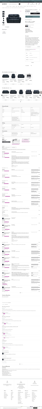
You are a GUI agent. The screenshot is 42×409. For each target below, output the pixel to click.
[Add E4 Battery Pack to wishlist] (31, 74)
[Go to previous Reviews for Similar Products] (19, 292)
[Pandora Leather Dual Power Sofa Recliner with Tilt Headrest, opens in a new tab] (3, 233)
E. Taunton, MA (19, 400)
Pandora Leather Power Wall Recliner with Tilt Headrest (7, 218)
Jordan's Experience (6, 394)
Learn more (9, 302)
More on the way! (28, 29)
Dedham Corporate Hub (20, 403)
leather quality (14, 149)
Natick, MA (19, 395)
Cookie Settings (33, 399)
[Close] (38, 408)
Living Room (13, 6)
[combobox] (4, 147)
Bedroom (11, 6)
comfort (7, 149)
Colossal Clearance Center (27, 396)
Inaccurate (9, 313)
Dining (16, 6)
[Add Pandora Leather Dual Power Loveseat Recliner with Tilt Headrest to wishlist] (20, 11)
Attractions (5, 392)
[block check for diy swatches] (26, 26)
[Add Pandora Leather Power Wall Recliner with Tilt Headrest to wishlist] (15, 74)
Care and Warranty (6, 366)
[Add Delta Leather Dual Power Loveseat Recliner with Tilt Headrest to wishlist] (31, 90)
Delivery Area (33, 394)
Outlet (32, 6)
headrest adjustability (22, 149)
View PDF (38, 46)
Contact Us (33, 401)
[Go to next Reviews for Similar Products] (22, 292)
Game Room (24, 6)
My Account (33, 392)
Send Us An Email (35, 383)
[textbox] (11, 299)
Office (18, 6)
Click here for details (31, 22)
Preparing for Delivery (34, 395)
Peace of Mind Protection (34, 396)
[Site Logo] (4, 4)
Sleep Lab (26, 395)
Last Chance (34, 6)
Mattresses (8, 6)
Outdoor (28, 6)
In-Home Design (26, 392)
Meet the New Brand (6, 395)
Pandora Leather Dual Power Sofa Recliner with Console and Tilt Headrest (7, 226)
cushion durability (11, 149)
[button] (13, 18)
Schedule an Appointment (27, 394)
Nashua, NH (19, 394)
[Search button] (19, 4)
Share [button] (39, 10)
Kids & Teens (21, 6)
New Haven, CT (19, 396)
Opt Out (33, 400)
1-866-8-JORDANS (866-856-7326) (21, 384)
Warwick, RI (19, 399)
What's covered (28, 50)
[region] (21, 408)
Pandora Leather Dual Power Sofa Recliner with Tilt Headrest (7, 233)
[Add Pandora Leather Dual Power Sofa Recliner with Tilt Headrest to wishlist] (8, 74)
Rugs (30, 6)
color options (18, 149)
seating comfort (4, 149)
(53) (39, 11)
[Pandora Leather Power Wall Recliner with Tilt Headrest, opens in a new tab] (3, 218)
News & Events (5, 396)
